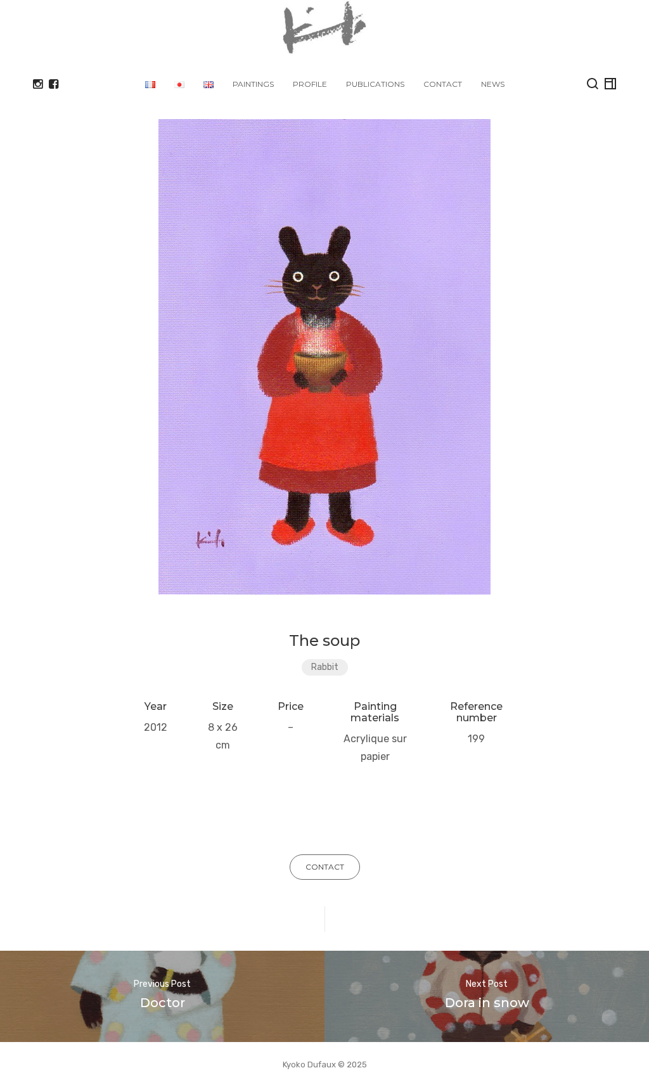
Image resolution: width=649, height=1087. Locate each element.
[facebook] (53, 84)
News (492, 84)
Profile (310, 84)
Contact (442, 84)
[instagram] (37, 84)
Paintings (253, 84)
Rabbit (324, 667)
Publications (375, 84)
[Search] (592, 83)
